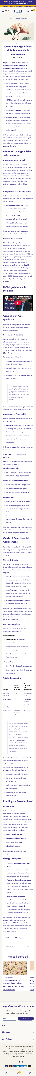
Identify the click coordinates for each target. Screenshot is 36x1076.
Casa (10, 18)
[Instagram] (22, 1062)
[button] (7, 11)
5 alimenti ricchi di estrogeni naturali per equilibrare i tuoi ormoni (14, 983)
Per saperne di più (9, 989)
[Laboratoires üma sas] (18, 10)
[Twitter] (20, 938)
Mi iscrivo (26, 1018)
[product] (6, 1073)
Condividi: (5, 938)
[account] (30, 1073)
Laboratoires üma (9, 635)
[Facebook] (12, 938)
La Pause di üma (21, 18)
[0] (32, 11)
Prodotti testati (11, 639)
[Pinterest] (16, 938)
